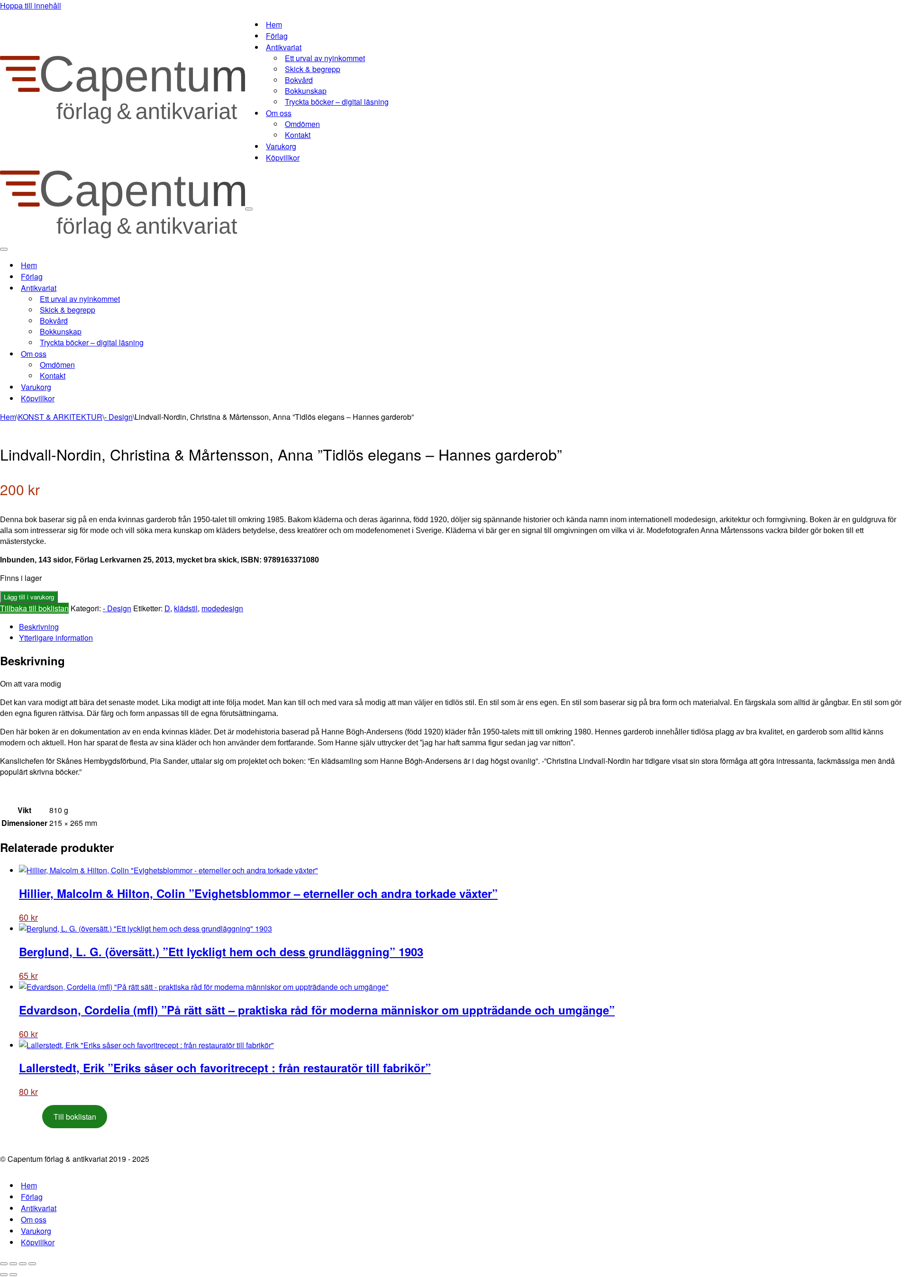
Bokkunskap (306, 90)
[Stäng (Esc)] (32, 1263)
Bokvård (299, 79)
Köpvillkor (283, 157)
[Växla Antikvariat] (166, 288)
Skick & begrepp (312, 68)
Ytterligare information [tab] (56, 637)
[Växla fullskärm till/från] (13, 1263)
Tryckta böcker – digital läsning (337, 101)
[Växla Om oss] (166, 354)
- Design (118, 416)
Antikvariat (38, 1208)
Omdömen (302, 123)
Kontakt (297, 134)
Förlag (277, 35)
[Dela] (23, 1263)
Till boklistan (75, 1116)
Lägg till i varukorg (29, 596)
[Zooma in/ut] (4, 1263)
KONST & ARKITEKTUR (60, 416)
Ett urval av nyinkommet (325, 58)
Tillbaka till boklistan (34, 608)
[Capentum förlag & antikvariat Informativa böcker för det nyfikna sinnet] (122, 120)
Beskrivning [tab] (39, 626)
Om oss (33, 1219)
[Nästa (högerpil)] (13, 1274)
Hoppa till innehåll (30, 5)
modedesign (222, 608)
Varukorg (281, 146)
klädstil (186, 608)
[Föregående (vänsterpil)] (4, 1274)
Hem (274, 24)
